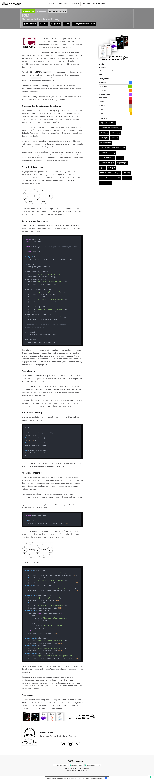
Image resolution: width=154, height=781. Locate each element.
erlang (44, 24)
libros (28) (115, 138)
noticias (102, 105)
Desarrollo (74, 4)
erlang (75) (104, 132)
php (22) (119, 158)
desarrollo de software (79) (110, 127)
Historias (86, 4)
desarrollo (28, 11)
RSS (100, 74)
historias (102, 90)
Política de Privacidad (61, 765)
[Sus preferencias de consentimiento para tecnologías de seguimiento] (150, 777)
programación (31, 24)
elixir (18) (126, 173)
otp (67, 24)
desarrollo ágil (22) (107, 163)
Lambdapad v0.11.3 (81, 770)
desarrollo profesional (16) (110, 178)
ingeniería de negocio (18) (110, 173)
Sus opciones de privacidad (90, 778)
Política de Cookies (76, 765)
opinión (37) (115, 132)
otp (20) (103, 168)
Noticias (52, 4)
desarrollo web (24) (107, 153)
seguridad (103, 98)
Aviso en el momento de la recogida (61, 778)
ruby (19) (111, 168)
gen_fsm (56, 24)
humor (102, 113)
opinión (102, 109)
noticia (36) (104, 138)
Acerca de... (103, 67)
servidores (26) (105, 143)
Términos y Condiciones (93, 765)
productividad (104, 94)
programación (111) (107, 122)
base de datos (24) (107, 158)
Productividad (99, 4)
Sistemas (63, 4)
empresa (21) (122, 163)
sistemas (102, 82)
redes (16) (127, 178)
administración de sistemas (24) (112, 148)
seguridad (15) (105, 183)
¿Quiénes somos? (106, 71)
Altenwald (85, 768)
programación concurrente (85, 24)
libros (101, 102)
